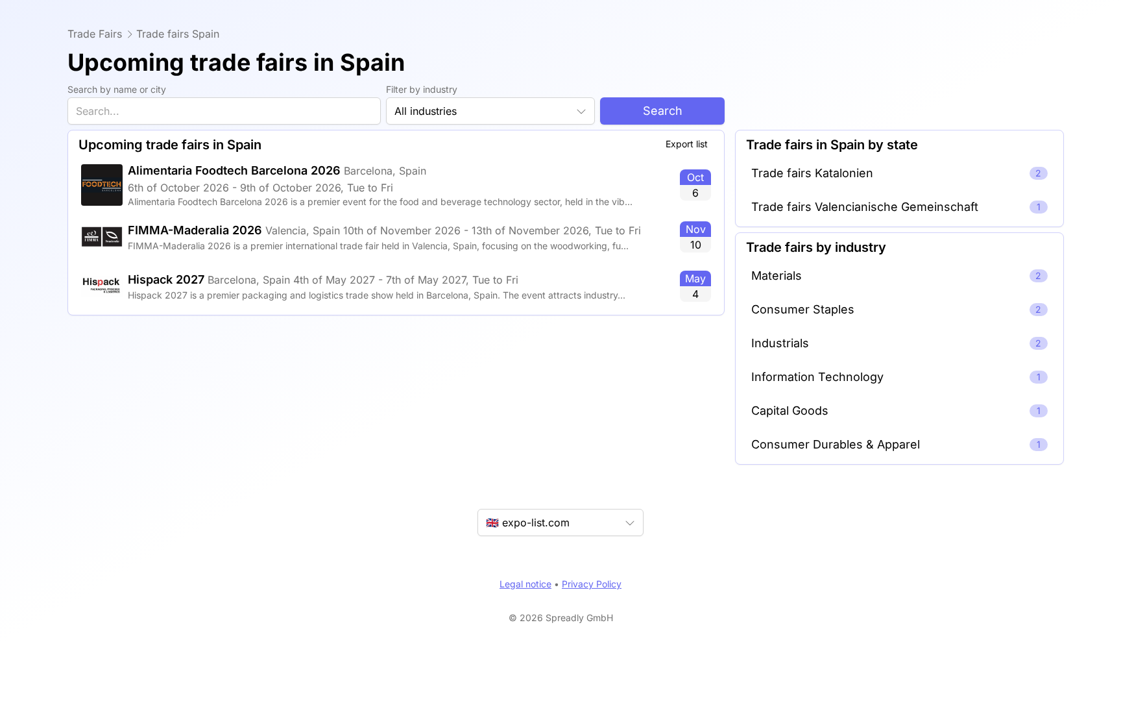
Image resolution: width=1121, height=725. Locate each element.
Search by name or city (116, 89)
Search (662, 110)
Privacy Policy (591, 583)
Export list (687, 143)
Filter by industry (421, 89)
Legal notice (525, 583)
